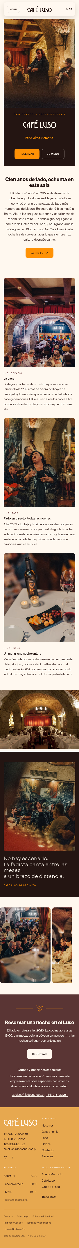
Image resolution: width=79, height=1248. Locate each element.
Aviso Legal (22, 1216)
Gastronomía (50, 1131)
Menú (13, 9)
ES (70, 9)
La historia (39, 253)
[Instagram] (5, 1158)
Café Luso (48, 1180)
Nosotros (48, 1125)
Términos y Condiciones (39, 1222)
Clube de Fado (51, 1187)
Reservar (27, 153)
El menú (53, 153)
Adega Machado (52, 1174)
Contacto (47, 1150)
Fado (45, 1138)
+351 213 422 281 (57, 1094)
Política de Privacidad (43, 1216)
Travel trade (49, 1196)
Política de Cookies (13, 1222)
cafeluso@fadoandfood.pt (28, 1094)
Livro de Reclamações (14, 1229)
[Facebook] (12, 1158)
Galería (46, 1144)
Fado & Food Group (56, 1167)
